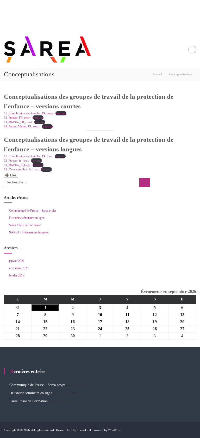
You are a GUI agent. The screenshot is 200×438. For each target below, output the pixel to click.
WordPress (115, 430)
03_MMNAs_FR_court (18, 122)
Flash (68, 430)
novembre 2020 (18, 268)
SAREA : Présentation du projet (28, 232)
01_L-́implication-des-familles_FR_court (28, 113)
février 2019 (16, 275)
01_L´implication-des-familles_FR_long (28, 156)
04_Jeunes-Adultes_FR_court (21, 126)
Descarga (60, 113)
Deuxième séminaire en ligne (27, 218)
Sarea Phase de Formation (25, 225)
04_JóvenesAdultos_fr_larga (21, 169)
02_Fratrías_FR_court (17, 117)
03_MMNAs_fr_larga (17, 164)
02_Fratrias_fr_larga (16, 160)
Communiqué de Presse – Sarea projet (32, 210)
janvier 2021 (16, 261)
